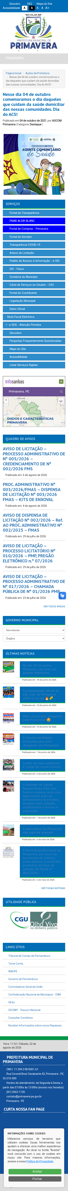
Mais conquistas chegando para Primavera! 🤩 (42, 718)
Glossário (14, 3)
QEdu (11, 1002)
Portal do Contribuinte (23, 293)
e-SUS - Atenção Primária (24, 324)
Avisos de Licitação (21, 253)
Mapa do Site (44, 3)
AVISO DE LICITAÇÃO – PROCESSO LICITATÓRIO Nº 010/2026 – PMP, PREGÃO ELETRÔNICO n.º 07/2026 (29, 553)
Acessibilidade (18, 357)
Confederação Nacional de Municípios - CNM (34, 994)
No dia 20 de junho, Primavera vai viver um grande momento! (39, 669)
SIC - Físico (16, 269)
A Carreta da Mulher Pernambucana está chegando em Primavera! (41, 741)
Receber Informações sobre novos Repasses (35, 1025)
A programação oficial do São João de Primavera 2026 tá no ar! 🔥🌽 (41, 694)
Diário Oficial (17, 309)
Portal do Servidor (20, 237)
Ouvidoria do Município (23, 277)
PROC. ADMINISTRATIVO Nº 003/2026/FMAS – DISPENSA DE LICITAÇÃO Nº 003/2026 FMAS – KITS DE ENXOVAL (31, 491)
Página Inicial (13, 73)
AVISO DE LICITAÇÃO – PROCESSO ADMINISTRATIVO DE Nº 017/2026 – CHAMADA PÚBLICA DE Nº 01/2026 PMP (34, 584)
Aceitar (37, 1171)
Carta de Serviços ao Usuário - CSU (31, 284)
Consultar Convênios (20, 1017)
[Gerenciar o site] (62, 1043)
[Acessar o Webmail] (58, 1043)
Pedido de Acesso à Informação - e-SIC (34, 261)
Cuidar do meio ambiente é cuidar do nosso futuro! (42, 765)
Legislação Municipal (22, 301)
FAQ (29, 3)
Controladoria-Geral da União (25, 986)
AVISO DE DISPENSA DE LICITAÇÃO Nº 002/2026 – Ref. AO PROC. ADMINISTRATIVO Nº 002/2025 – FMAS (33, 522)
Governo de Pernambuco (23, 979)
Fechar (37, 1178)
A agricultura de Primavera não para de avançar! (42, 830)
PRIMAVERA (15, 58)
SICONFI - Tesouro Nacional (24, 1010)
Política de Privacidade (39, 1161)
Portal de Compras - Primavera (28, 228)
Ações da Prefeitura (37, 73)
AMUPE (12, 971)
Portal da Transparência (24, 213)
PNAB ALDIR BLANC (22, 220)
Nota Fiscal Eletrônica (20, 317)
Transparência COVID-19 (24, 244)
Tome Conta (15, 963)
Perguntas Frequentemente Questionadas (35, 341)
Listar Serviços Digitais (23, 365)
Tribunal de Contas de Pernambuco (29, 955)
